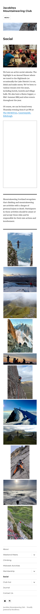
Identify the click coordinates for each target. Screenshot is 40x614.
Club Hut (7, 582)
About (6, 549)
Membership (9, 571)
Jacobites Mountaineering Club (17, 9)
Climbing (7, 560)
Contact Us (8, 593)
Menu (6, 17)
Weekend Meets (10, 555)
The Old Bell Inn (10, 113)
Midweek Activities (11, 566)
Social (6, 577)
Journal (6, 588)
